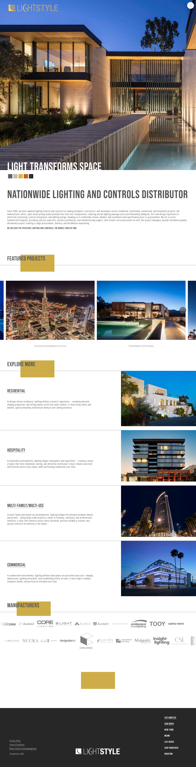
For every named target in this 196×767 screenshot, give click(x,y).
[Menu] (190, 5)
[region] (98, 316)
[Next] (182, 310)
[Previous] (13, 310)
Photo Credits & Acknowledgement (23, 748)
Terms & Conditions (17, 744)
